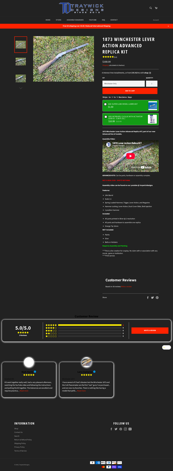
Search (16, 436)
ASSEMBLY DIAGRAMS (75, 20)
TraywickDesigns (24, 465)
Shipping (105, 65)
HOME (48, 20)
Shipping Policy (20, 443)
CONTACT (114, 20)
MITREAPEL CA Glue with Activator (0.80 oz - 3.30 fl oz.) (125, 117)
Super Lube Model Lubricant (123, 104)
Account (156, 20)
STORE (58, 20)
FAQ (103, 20)
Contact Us (18, 432)
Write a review (126, 286)
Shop (16, 428)
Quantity (149, 78)
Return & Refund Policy (23, 440)
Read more (24, 390)
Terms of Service (20, 451)
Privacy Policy (19, 447)
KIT (103, 78)
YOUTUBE (93, 20)
